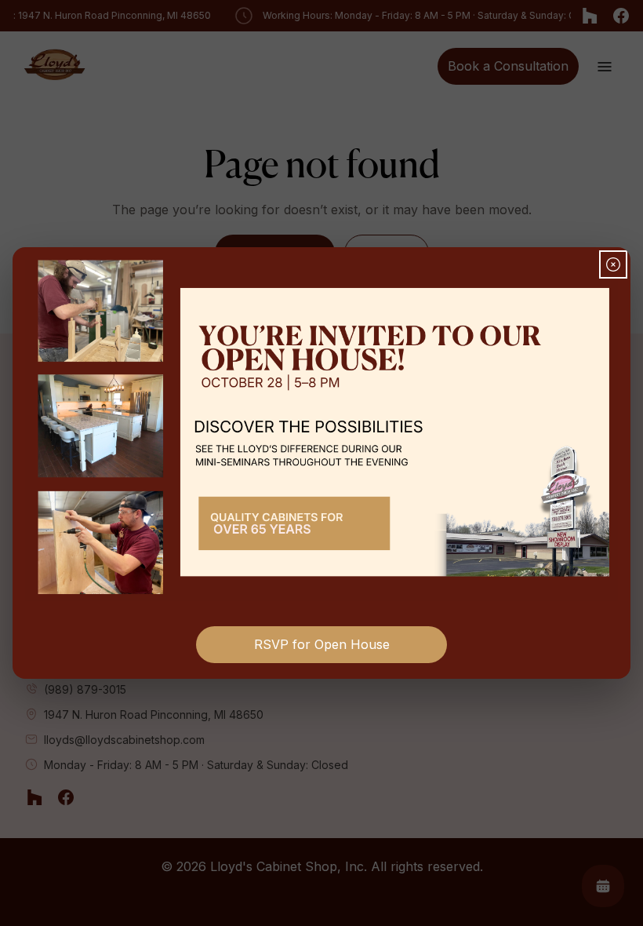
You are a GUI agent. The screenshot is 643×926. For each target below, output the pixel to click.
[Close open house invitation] (613, 264)
